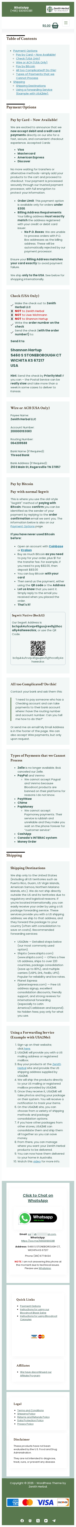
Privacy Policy (25, 1424)
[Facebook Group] (30, 1520)
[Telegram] (54, 1520)
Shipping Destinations (31, 86)
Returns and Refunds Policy (33, 1417)
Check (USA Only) (28, 58)
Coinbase (56, 546)
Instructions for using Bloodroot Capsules (38, 1317)
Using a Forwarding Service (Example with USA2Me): (34, 91)
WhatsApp (45, 1268)
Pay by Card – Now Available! (36, 55)
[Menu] (66, 22)
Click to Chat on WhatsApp (38, 1198)
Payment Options (25, 51)
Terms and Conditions (30, 1410)
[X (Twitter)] (38, 1520)
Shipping (19, 82)
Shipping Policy (26, 1413)
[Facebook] (22, 1520)
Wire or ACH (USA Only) (32, 62)
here (26, 1048)
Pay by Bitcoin (25, 66)
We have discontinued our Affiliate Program (36, 1373)
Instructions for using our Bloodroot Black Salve (34, 1311)
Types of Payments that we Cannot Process (35, 76)
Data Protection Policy (30, 1420)
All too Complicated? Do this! (36, 70)
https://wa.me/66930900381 (38, 1241)
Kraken (26, 550)
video (37, 1161)
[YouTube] (46, 1520)
